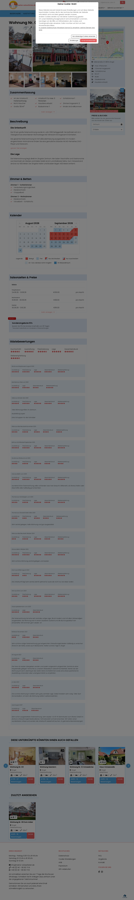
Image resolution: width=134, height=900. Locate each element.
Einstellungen (74, 40)
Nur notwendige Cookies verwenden (84, 36)
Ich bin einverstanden (88, 40)
